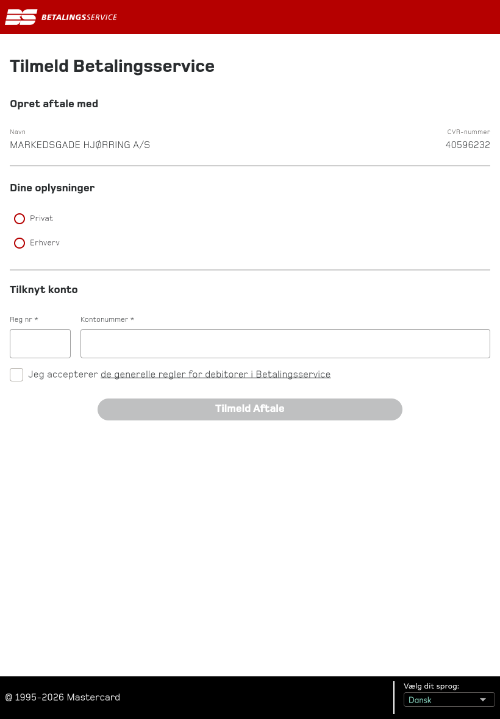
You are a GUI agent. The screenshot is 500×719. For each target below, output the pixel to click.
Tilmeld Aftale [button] (125, 403)
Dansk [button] (416, 697)
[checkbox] (16, 374)
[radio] (250, 219)
